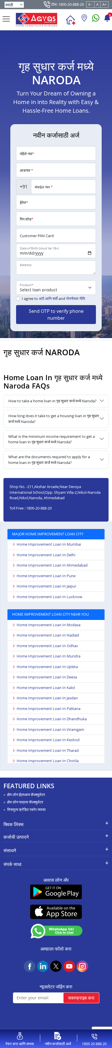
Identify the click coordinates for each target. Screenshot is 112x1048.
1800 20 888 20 (94, 1043)
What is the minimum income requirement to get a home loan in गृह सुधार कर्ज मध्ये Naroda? (51, 439)
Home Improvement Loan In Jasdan (47, 697)
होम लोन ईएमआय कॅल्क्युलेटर (26, 794)
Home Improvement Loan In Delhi (46, 554)
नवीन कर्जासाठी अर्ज (58, 1043)
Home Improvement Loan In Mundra (48, 656)
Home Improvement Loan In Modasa (48, 624)
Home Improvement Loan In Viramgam (50, 729)
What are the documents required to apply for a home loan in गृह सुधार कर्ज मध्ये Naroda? (49, 459)
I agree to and (53, 298)
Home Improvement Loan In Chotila (48, 760)
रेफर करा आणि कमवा (19, 1043)
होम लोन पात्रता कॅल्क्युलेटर (25, 802)
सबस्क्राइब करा (81, 998)
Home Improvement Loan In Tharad (48, 750)
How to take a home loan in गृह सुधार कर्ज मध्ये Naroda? (52, 400)
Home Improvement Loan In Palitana (48, 708)
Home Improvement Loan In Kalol (46, 687)
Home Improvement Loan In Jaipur (46, 586)
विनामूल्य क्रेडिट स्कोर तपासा (26, 809)
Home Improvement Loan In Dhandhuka (52, 718)
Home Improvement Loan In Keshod (48, 739)
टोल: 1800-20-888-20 (67, 4)
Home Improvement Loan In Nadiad (48, 635)
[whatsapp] (95, 20)
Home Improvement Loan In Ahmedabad (52, 565)
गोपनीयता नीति (75, 298)
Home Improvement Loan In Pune (46, 575)
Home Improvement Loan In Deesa (47, 677)
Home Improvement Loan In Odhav (47, 645)
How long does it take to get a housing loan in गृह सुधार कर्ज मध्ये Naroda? (53, 418)
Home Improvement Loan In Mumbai (49, 544)
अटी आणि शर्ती (48, 298)
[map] (84, 20)
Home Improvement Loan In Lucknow (49, 596)
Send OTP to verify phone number (56, 314)
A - (90, 4)
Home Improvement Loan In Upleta (47, 666)
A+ (104, 4)
